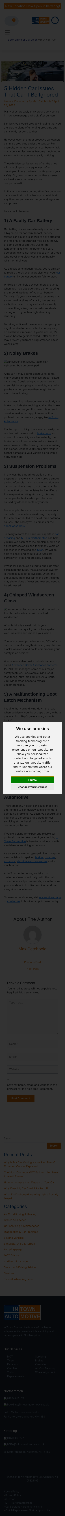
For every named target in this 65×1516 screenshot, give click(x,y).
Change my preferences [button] (32, 786)
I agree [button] (32, 779)
